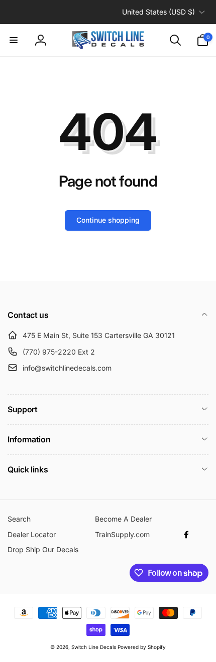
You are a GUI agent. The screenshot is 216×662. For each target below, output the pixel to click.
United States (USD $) (158, 12)
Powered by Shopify (142, 647)
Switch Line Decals (93, 647)
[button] (14, 40)
